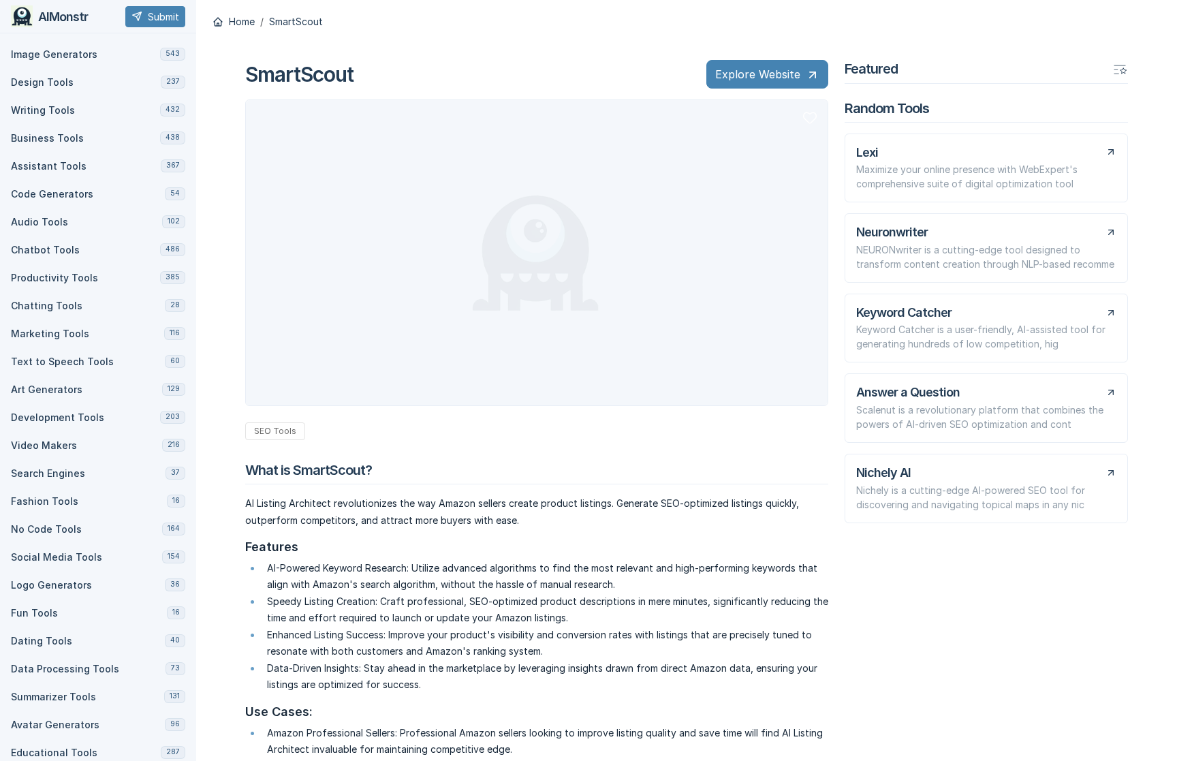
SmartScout (296, 21)
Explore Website (757, 74)
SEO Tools (275, 431)
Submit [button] (163, 16)
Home (240, 21)
